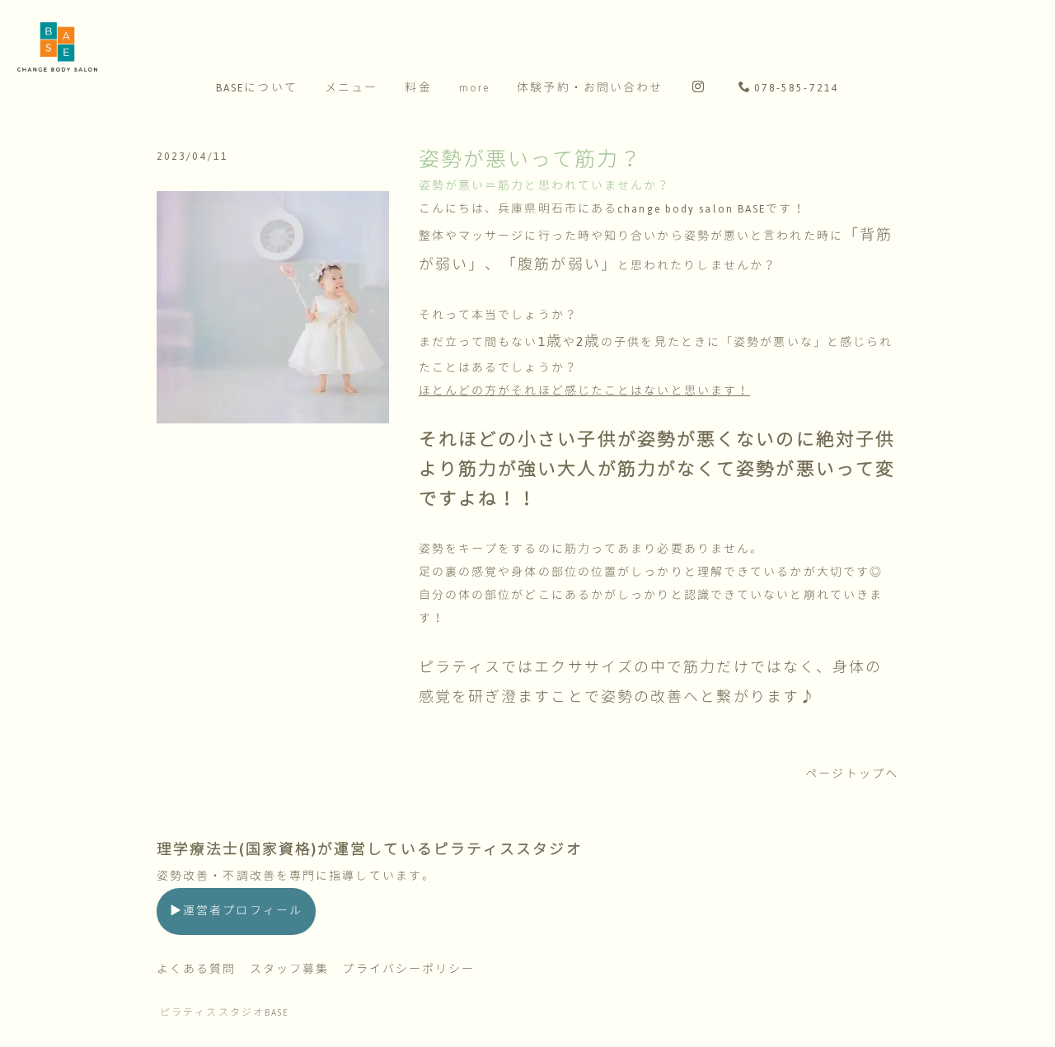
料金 (418, 88)
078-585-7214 (796, 88)
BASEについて (257, 88)
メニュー (351, 88)
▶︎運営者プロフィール (236, 911)
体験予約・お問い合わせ (590, 88)
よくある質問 (197, 969)
